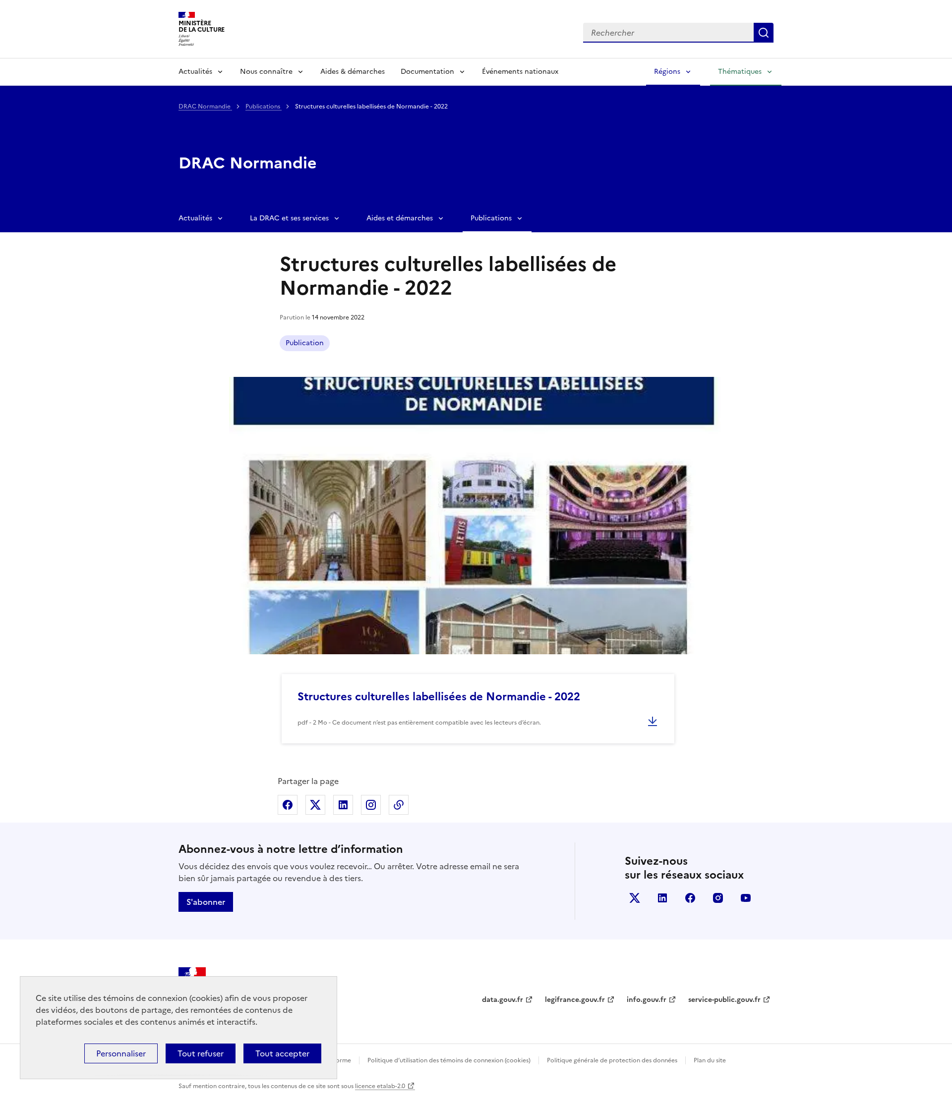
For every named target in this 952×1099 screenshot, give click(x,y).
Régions (667, 71)
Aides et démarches (399, 218)
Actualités (195, 71)
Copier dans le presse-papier (399, 805)
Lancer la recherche (764, 33)
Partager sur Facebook (288, 805)
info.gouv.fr (646, 999)
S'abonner (205, 902)
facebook (690, 898)
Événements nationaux (520, 71)
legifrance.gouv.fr (575, 999)
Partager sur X (315, 805)
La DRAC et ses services (289, 218)
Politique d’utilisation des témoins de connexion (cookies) (449, 1060)
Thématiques (740, 71)
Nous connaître (266, 71)
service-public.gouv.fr (724, 999)
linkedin (662, 898)
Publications (263, 106)
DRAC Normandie (205, 106)
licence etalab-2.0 (380, 1086)
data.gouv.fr (502, 999)
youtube (746, 898)
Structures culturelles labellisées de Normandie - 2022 (439, 696)
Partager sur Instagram (371, 805)
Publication (305, 343)
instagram (718, 898)
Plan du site (710, 1060)
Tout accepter (282, 1053)
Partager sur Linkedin (343, 805)
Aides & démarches (352, 71)
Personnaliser (121, 1053)
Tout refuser (201, 1053)
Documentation (427, 71)
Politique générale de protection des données (612, 1060)
